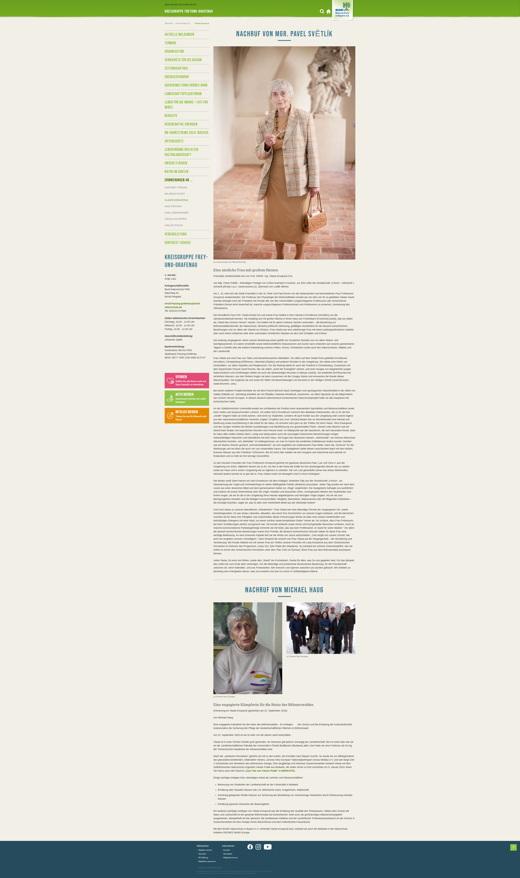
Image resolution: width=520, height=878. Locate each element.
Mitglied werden (205, 850)
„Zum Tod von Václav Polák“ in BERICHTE (269, 770)
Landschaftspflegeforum (183, 93)
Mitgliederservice (230, 857)
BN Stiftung (203, 857)
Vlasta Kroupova (176, 200)
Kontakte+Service (178, 242)
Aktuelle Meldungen (179, 34)
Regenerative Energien (181, 124)
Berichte (171, 115)
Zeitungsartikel (176, 68)
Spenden (202, 854)
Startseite (169, 23)
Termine (170, 43)
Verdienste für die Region (183, 60)
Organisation (174, 51)
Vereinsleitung (176, 234)
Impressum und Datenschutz (210, 867)
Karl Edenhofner (177, 212)
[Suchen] (322, 11)
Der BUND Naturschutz (180, 4)
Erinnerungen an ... (184, 23)
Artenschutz (174, 141)
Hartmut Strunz (176, 187)
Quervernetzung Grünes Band (186, 85)
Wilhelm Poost (175, 193)
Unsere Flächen (176, 163)
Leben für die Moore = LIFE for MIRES (186, 105)
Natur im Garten (176, 171)
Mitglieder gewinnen (207, 861)
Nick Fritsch (173, 206)
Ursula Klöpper (176, 219)
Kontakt (226, 850)
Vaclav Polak (174, 225)
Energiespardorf (177, 76)
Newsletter (227, 854)
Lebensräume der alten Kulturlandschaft (181, 152)
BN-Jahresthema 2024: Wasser (186, 132)
